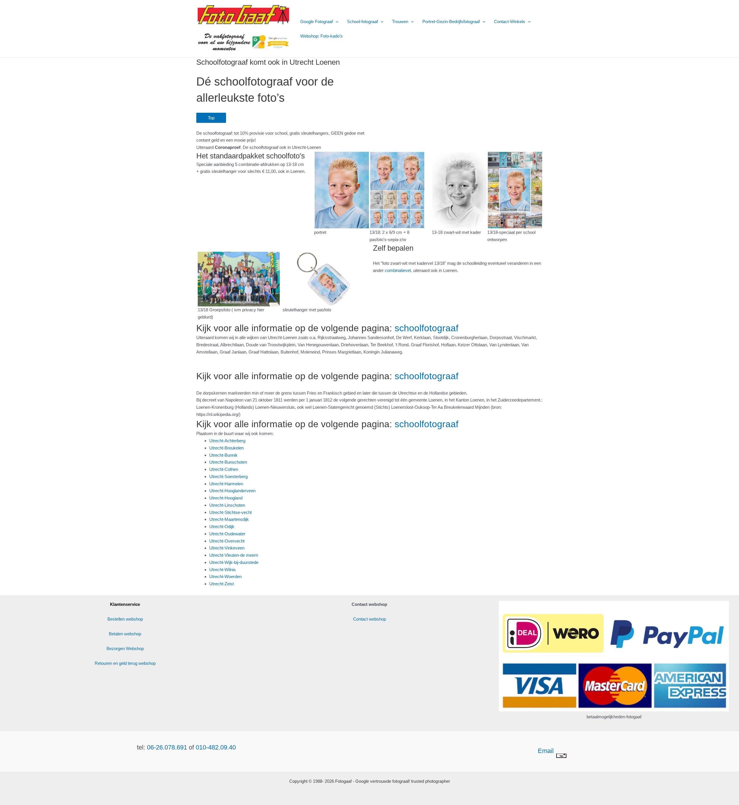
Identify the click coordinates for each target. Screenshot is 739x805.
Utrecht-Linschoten (227, 505)
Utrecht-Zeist (221, 583)
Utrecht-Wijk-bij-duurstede (233, 562)
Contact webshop (369, 619)
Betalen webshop (125, 633)
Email (546, 750)
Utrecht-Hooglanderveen (232, 490)
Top (211, 117)
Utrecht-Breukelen (226, 447)
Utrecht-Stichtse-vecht (230, 512)
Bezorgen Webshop (125, 648)
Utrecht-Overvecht (227, 540)
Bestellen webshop (125, 619)
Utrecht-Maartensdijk (229, 519)
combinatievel (398, 270)
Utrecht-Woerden (225, 576)
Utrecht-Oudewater (227, 533)
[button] (335, 21)
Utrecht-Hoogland (225, 497)
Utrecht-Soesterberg (228, 476)
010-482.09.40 (216, 747)
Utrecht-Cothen (223, 469)
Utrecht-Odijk (221, 526)
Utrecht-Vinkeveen (227, 547)
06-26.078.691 (167, 747)
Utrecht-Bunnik (223, 455)
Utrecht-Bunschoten (228, 462)
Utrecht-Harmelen (226, 483)
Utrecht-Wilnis (222, 569)
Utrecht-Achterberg (227, 440)
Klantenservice (125, 604)
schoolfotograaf (426, 328)
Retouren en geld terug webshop (125, 663)
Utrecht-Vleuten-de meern (233, 555)
